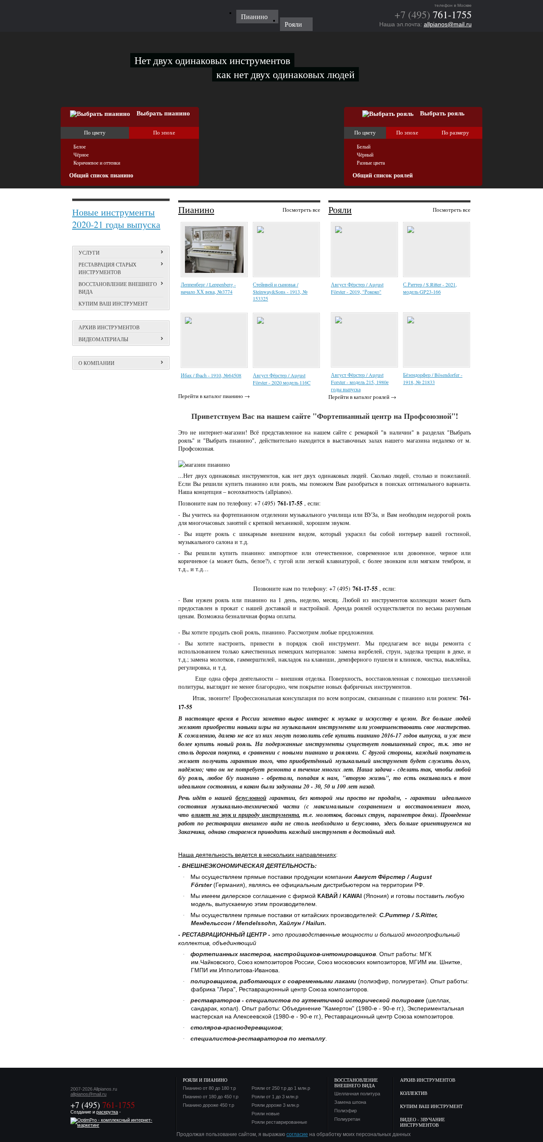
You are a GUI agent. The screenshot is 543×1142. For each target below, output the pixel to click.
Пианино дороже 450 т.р (208, 1105)
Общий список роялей (383, 175)
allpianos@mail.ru (448, 24)
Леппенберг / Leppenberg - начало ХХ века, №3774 (208, 288)
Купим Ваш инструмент (431, 1106)
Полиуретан (347, 1119)
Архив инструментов (109, 327)
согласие (297, 1134)
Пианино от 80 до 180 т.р (209, 1088)
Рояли (340, 209)
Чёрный (365, 155)
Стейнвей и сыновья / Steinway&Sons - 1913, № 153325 (280, 291)
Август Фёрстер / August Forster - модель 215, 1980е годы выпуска (360, 382)
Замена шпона (350, 1102)
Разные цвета (371, 163)
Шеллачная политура (357, 1093)
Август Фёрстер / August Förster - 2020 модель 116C (282, 379)
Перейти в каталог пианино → (214, 396)
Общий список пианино (101, 175)
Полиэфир (345, 1110)
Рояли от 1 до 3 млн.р (275, 1096)
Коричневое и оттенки (96, 163)
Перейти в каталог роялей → (362, 397)
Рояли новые (266, 1113)
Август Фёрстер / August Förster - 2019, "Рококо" (357, 288)
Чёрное (81, 155)
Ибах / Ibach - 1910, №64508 (211, 375)
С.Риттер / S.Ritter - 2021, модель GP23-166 (430, 288)
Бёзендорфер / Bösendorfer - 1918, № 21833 (432, 378)
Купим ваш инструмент (113, 303)
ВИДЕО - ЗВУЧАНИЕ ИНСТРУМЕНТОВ (422, 1122)
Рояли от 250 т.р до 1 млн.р (281, 1088)
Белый (363, 147)
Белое (79, 147)
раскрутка (107, 1111)
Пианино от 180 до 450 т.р (210, 1096)
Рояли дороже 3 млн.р (275, 1105)
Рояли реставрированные (279, 1122)
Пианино (196, 209)
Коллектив (413, 1093)
